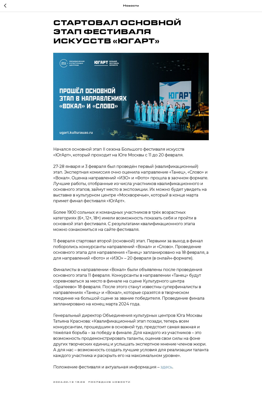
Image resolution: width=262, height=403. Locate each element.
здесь (166, 367)
